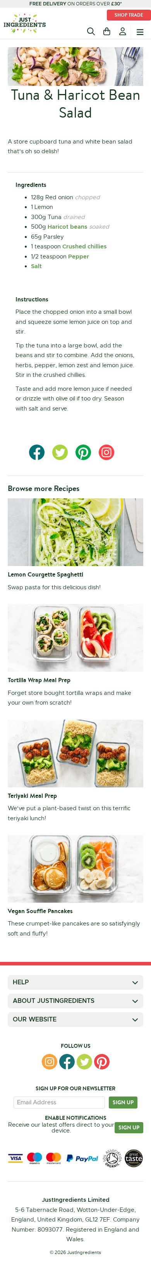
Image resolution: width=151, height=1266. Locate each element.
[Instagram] (49, 1061)
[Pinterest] (102, 1061)
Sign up (123, 1102)
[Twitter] (84, 1061)
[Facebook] (67, 1061)
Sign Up (128, 1127)
